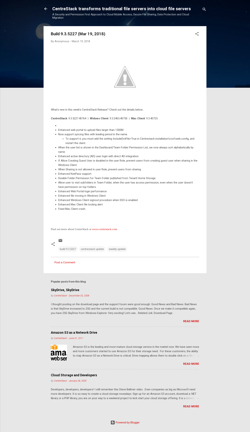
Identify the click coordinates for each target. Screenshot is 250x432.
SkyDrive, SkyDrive (65, 290)
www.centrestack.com (104, 229)
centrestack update (92, 249)
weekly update (117, 249)
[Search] (204, 10)
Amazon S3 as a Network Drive (74, 332)
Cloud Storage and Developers (74, 375)
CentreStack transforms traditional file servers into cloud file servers (121, 8)
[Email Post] (60, 241)
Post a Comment (65, 262)
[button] (197, 34)
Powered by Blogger (127, 422)
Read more (191, 321)
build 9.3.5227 (68, 249)
